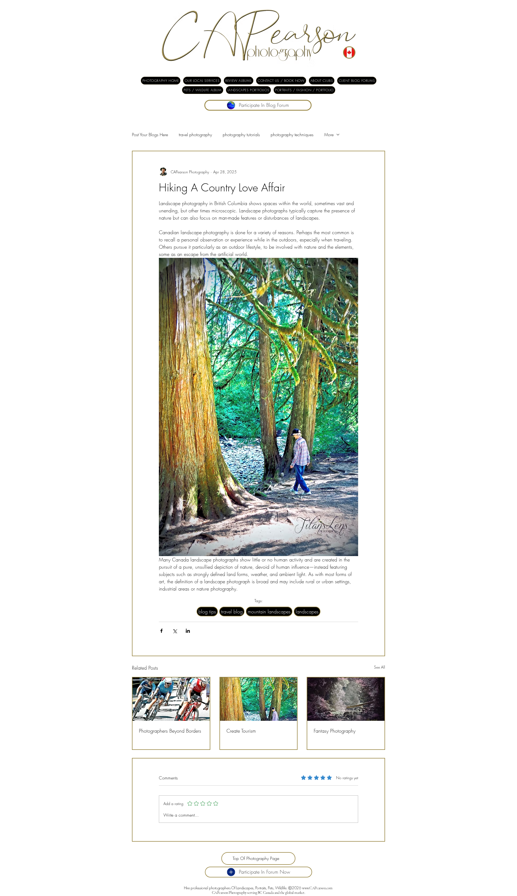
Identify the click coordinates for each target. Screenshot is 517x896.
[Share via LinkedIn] (187, 630)
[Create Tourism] (258, 699)
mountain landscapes (269, 611)
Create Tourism (241, 731)
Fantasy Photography (334, 731)
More (329, 134)
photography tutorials (241, 134)
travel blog (232, 611)
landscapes (307, 611)
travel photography (195, 134)
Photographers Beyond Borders (170, 731)
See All (379, 667)
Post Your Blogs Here (150, 134)
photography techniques (292, 134)
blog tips (207, 611)
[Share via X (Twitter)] (174, 630)
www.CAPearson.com (317, 888)
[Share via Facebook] (161, 630)
